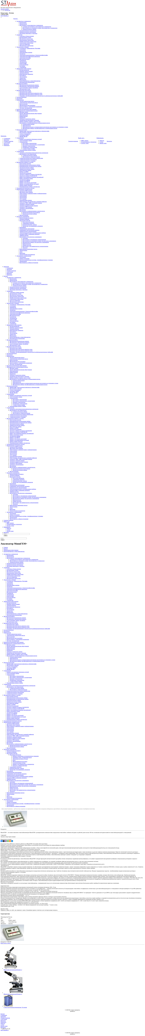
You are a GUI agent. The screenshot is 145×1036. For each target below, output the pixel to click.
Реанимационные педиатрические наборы (30, 166)
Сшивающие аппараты (28, 223)
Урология (25, 247)
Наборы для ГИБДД (24, 181)
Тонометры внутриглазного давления (29, 120)
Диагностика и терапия (22, 47)
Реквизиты (6, 145)
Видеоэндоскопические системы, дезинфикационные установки (36, 260)
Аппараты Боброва (24, 219)
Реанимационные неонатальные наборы (29, 165)
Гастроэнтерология (21, 97)
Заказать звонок (5, 9)
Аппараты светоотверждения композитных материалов (33, 152)
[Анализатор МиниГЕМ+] (15, 826)
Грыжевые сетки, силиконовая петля (22, 757)
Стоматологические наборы (30, 155)
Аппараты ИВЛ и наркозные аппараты (29, 234)
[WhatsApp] (8, 841)
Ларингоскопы (23, 250)
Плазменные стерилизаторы (30, 147)
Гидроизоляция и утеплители (88, 142)
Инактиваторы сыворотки (26, 74)
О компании (7, 138)
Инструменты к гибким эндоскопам (28, 262)
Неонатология (23, 24)
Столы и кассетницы (24, 133)
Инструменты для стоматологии (27, 154)
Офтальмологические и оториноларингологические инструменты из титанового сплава (45, 127)
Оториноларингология (28, 124)
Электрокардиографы (25, 57)
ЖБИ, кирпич (84, 140)
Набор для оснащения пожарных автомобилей (31, 177)
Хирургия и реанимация (22, 216)
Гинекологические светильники (27, 32)
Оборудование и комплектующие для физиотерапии (32, 193)
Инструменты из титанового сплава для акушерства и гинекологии (40, 28)
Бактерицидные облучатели (23, 90)
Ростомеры (22, 66)
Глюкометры (22, 60)
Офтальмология (27, 125)
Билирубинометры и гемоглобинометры (29, 81)
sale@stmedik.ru (5, 15)
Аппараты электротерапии (26, 208)
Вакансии (6, 144)
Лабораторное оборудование (23, 68)
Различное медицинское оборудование (26, 109)
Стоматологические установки (27, 161)
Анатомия (25, 238)
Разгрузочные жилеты (25, 163)
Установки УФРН (24, 135)
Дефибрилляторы (23, 235)
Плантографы (23, 63)
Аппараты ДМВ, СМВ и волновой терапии (30, 203)
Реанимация (22, 227)
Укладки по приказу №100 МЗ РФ (28, 175)
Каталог (15, 18)
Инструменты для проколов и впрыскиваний (34, 239)
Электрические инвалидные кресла (28, 102)
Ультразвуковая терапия (25, 200)
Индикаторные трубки (25, 37)
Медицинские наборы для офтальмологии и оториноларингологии (40, 128)
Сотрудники (7, 142)
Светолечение (23, 196)
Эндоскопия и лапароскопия (23, 255)
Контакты (109, 141)
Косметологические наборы (30, 213)
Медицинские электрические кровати (29, 86)
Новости (102, 140)
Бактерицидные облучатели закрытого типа (30, 93)
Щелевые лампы (23, 112)
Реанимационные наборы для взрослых (29, 186)
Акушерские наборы (24, 180)
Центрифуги (22, 75)
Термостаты (22, 78)
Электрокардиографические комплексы (29, 56)
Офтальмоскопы (23, 114)
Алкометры (19, 34)
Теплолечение (23, 197)
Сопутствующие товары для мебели (28, 87)
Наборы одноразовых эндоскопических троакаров (26, 756)
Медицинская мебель (21, 83)
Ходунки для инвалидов (25, 108)
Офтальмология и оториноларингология (26, 110)
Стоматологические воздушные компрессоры (31, 158)
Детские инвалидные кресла (26, 101)
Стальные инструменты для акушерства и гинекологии (37, 26)
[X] (4, 841)
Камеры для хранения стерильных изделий (30, 139)
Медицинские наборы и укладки (24, 162)
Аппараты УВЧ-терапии (25, 207)
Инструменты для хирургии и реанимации (30, 237)
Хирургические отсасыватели (27, 254)
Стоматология (20, 151)
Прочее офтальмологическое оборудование (30, 113)
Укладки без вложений (25, 173)
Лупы (20, 251)
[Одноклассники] (10, 841)
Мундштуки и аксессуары (26, 38)
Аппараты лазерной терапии (26, 204)
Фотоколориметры (24, 70)
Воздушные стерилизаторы (30, 143)
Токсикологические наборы (26, 167)
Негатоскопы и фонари (25, 132)
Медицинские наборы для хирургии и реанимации (36, 242)
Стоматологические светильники (28, 159)
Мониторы (22, 253)
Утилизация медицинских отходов (25, 188)
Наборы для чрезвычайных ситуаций (29, 184)
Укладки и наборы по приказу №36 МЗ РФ (30, 174)
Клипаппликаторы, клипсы (30, 224)
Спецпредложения (73, 141)
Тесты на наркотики (24, 44)
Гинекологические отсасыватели (27, 30)
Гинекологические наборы (29, 29)
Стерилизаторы (23, 142)
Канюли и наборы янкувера (20, 765)
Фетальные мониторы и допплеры (28, 33)
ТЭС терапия (22, 199)
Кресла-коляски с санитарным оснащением (30, 106)
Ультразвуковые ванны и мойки (27, 150)
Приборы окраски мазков (26, 71)
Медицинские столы (24, 89)
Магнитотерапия (23, 215)
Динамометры (23, 62)
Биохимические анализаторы (27, 82)
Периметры (22, 117)
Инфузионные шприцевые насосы (28, 249)
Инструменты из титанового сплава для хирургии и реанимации (39, 241)
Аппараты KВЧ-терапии (25, 190)
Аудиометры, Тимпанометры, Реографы (29, 48)
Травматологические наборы (26, 169)
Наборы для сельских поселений (27, 182)
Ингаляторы (22, 209)
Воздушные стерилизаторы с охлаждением (34, 144)
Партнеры (6, 140)
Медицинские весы (24, 59)
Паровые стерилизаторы (29, 146)
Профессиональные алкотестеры (27, 41)
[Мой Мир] (12, 841)
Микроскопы (22, 79)
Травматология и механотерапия (27, 231)
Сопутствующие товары (25, 140)
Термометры (22, 51)
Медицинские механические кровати (29, 85)
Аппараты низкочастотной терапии (28, 205)
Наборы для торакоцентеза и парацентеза (23, 764)
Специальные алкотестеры (26, 43)
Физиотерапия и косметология (24, 189)
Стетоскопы (22, 49)
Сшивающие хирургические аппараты (29, 230)
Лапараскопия (23, 261)
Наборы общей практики (25, 185)
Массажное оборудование (26, 192)
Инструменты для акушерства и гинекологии (31, 25)
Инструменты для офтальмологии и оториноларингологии (34, 123)
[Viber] (6, 841)
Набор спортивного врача (26, 178)
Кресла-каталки (23, 104)
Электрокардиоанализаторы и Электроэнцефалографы (33, 55)
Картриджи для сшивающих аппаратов (33, 226)
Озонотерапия (23, 194)
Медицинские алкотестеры (26, 45)
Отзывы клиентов (8, 141)
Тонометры (22, 53)
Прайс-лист (81, 138)
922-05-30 (5, 10)
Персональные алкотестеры (26, 40)
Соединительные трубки (19, 763)
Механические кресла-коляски (27, 105)
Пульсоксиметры (23, 64)
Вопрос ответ (103, 143)
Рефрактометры (23, 116)
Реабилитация (20, 100)
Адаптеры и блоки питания (26, 36)
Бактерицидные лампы (25, 91)
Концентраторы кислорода (26, 218)
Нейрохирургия (27, 243)
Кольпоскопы (22, 22)
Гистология (19, 98)
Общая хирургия (27, 245)
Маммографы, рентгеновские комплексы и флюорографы (34, 131)
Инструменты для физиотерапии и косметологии (32, 211)
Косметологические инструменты (31, 212)
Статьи (101, 142)
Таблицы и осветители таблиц (27, 119)
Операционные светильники (26, 228)
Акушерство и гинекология (23, 21)
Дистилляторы (23, 76)
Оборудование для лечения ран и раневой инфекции (33, 201)
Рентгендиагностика (21, 129)
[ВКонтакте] (1, 841)
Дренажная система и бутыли (20, 758)
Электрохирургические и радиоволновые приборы (32, 232)
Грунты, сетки (85, 143)
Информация (100, 138)
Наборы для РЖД (23, 171)
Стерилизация (20, 137)
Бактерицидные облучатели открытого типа (30, 94)
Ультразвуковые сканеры (25, 52)
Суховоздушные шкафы (29, 148)
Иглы (14, 760)
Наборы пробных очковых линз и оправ (29, 121)
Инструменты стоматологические (31, 156)
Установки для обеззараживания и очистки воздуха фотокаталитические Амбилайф (41, 95)
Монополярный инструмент (20, 761)
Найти (5, 535)
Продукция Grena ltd (24, 220)
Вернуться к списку (6, 943)
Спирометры (22, 67)
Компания (4, 136)
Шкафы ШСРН (23, 136)
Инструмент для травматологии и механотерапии (35, 246)
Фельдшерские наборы (25, 170)
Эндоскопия (22, 257)
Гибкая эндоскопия (24, 258)
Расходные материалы (28, 222)
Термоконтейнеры (24, 72)
